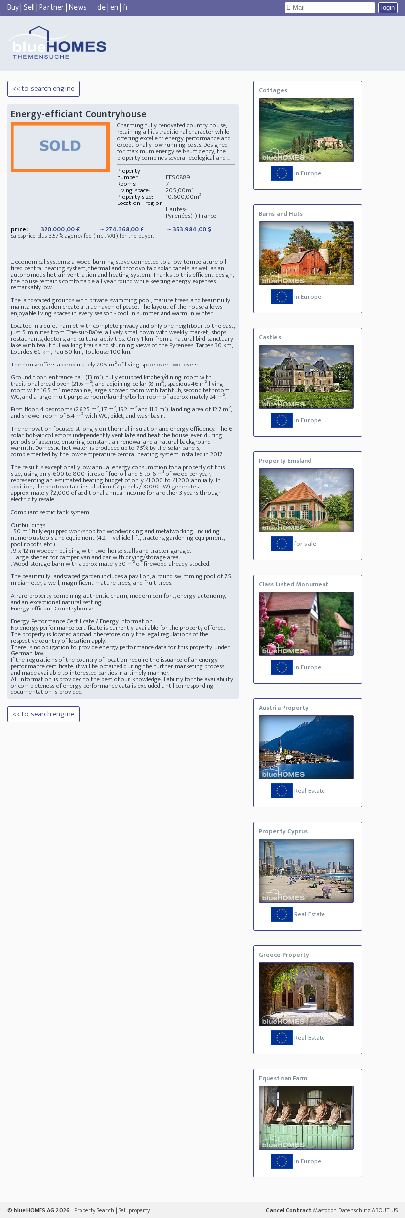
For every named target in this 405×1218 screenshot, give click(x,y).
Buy (13, 7)
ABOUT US (385, 1210)
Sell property (134, 1210)
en (114, 7)
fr (126, 7)
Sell (29, 7)
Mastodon (325, 1210)
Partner (51, 7)
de (101, 7)
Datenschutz (354, 1210)
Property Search (94, 1210)
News (77, 7)
